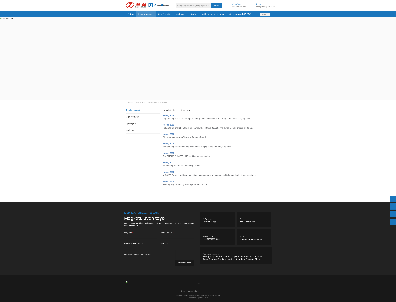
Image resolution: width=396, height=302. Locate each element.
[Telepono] (393, 206)
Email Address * (167, 233)
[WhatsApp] (393, 199)
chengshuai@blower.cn (265, 7)
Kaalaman (240, 14)
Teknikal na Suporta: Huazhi (198, 298)
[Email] (393, 214)
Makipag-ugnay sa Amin (213, 14)
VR (230, 14)
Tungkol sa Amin (139, 102)
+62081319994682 (239, 7)
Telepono (164, 243)
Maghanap (216, 5)
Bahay (131, 14)
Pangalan (128, 233)
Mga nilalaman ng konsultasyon (137, 254)
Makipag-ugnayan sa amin (141, 213)
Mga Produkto (132, 117)
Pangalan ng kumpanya (134, 243)
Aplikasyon (131, 123)
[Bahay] (147, 5)
